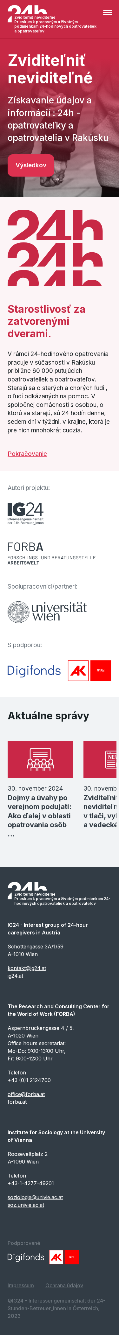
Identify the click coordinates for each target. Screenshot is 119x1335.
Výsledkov (31, 165)
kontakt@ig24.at (27, 968)
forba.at (17, 1102)
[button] (109, 16)
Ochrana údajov (64, 1285)
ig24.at (15, 976)
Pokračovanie (27, 454)
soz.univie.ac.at (26, 1205)
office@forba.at (26, 1094)
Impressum (21, 1285)
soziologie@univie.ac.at (35, 1197)
